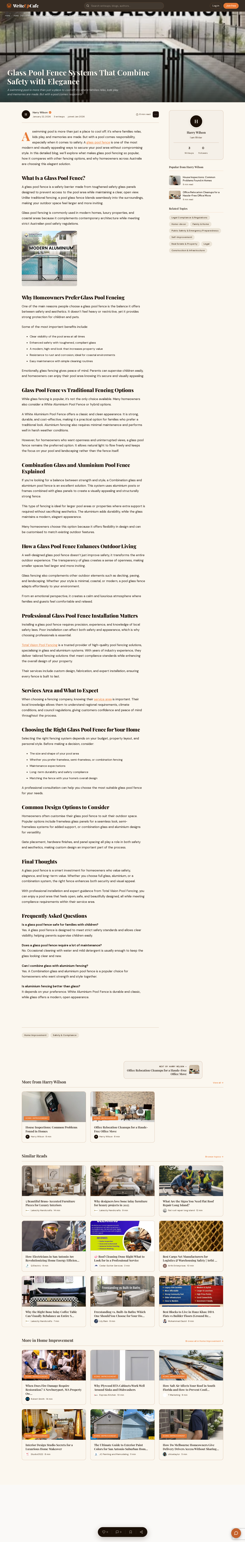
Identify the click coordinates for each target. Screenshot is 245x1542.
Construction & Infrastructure (188, 250)
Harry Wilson (40, 112)
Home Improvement (24, 16)
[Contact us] (236, 1533)
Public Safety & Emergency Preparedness (195, 230)
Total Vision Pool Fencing (39, 645)
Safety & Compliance (65, 1035)
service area (103, 699)
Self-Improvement (182, 237)
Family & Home (201, 224)
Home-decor (179, 224)
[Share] (141, 1532)
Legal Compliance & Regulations (189, 217)
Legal (207, 243)
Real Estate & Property (184, 243)
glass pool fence (98, 142)
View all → (218, 1082)
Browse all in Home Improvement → (204, 1341)
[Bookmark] (130, 1532)
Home (7, 16)
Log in (216, 5)
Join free (231, 5)
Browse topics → (214, 1156)
